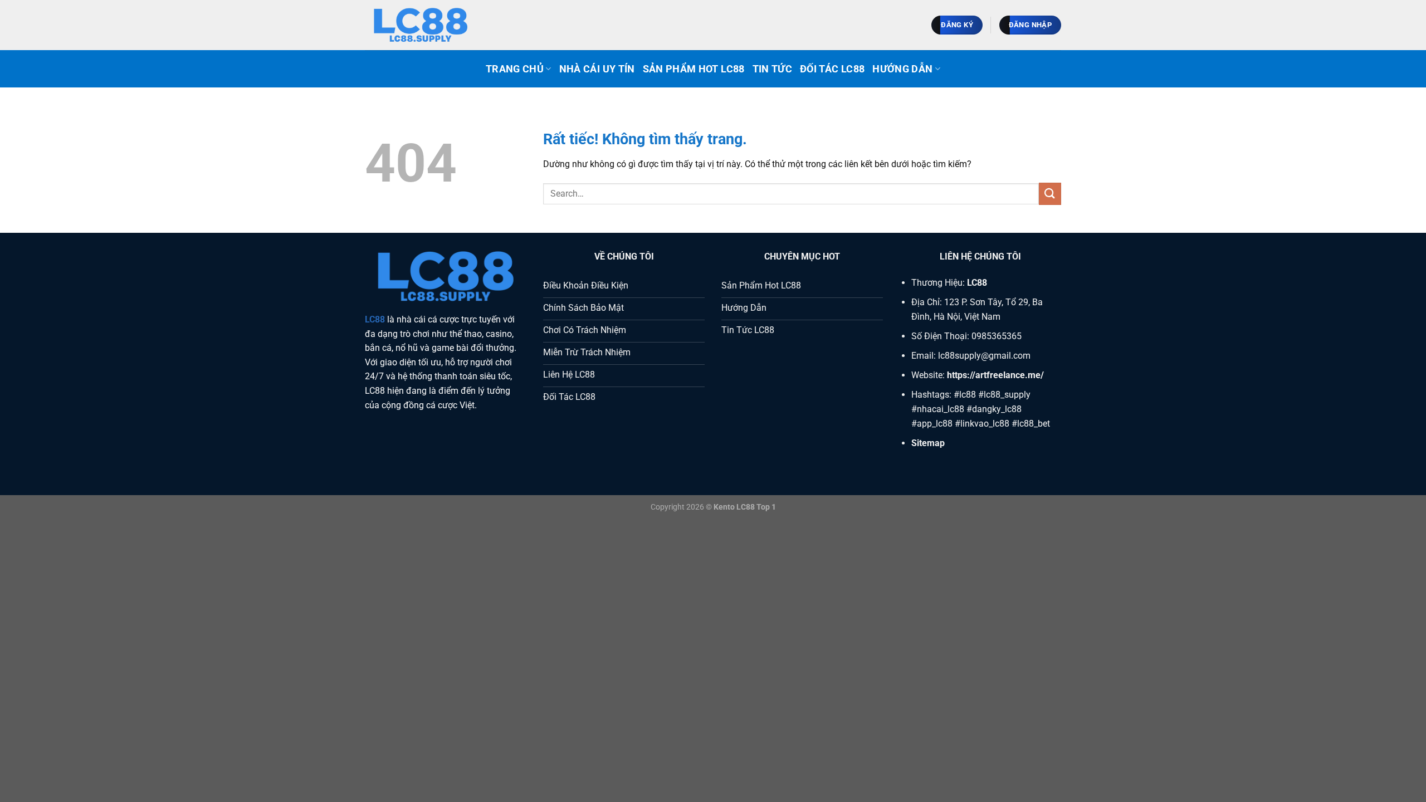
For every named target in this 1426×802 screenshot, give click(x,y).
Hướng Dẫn (902, 69)
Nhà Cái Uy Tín (597, 69)
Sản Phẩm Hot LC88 (694, 69)
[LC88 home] (420, 25)
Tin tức (772, 69)
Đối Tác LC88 (832, 69)
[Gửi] (1050, 193)
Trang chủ (515, 69)
